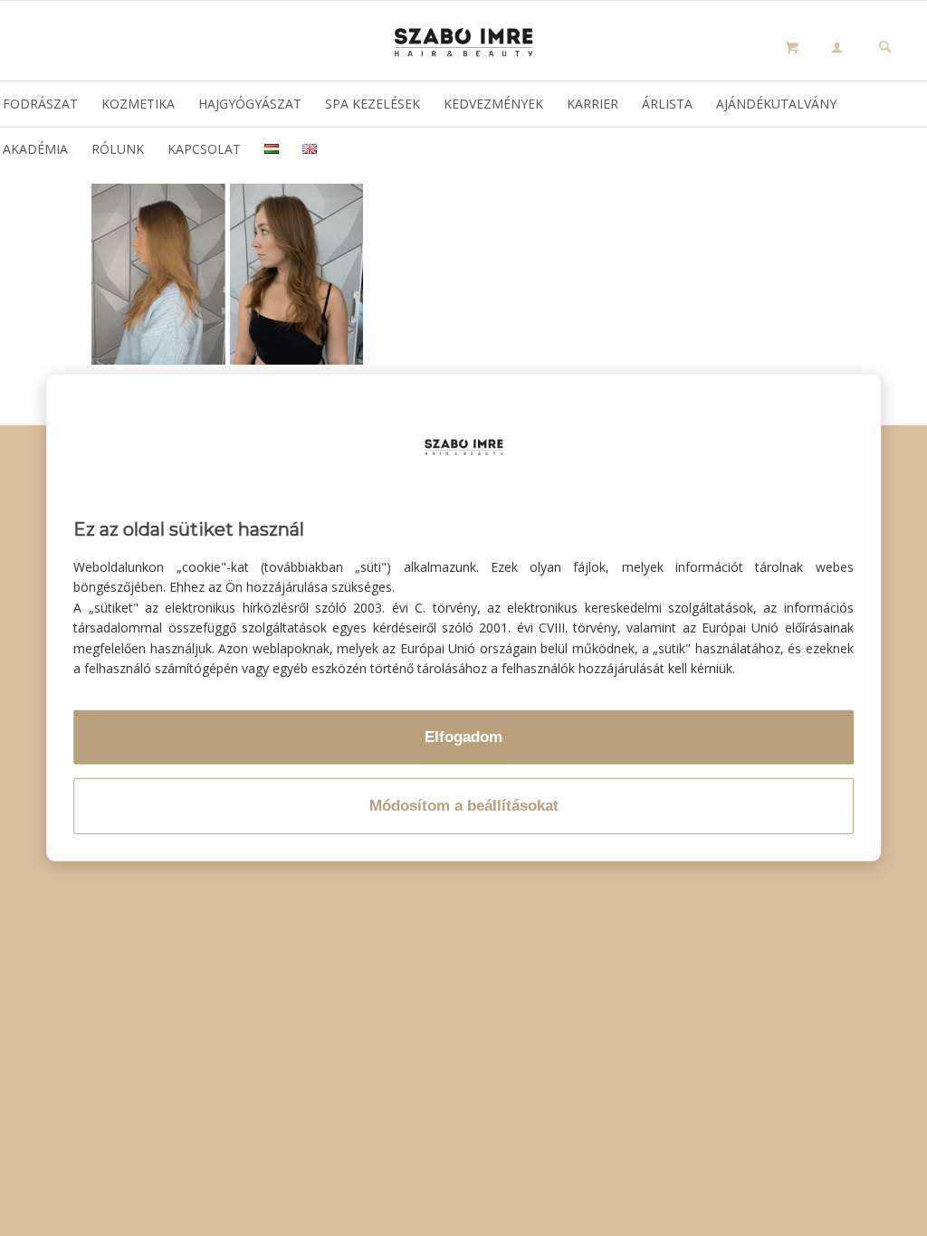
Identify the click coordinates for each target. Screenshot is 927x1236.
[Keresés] (885, 48)
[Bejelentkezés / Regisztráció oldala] (837, 49)
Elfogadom (463, 737)
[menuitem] (837, 49)
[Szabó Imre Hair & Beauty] (463, 41)
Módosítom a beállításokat (464, 805)
